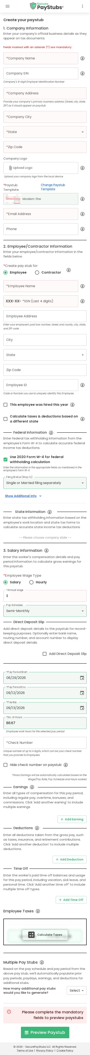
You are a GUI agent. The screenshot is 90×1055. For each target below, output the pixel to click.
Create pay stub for (20, 265)
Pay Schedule (14, 605)
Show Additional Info (21, 496)
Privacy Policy (44, 1050)
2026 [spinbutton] (22, 677)
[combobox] (77, 990)
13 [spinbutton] (13, 707)
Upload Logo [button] (22, 167)
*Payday (11, 702)
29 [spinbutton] (14, 677)
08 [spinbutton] (8, 677)
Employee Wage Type (22, 575)
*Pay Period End (16, 687)
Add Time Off (73, 900)
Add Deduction (71, 859)
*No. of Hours (14, 717)
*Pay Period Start (16, 672)
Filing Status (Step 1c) (19, 477)
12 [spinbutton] (13, 692)
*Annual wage (14, 590)
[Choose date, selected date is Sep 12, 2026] (82, 693)
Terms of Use (25, 1050)
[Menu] (7, 6)
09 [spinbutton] (8, 692)
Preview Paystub (48, 1032)
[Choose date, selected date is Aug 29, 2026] (82, 678)
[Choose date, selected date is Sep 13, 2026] (82, 708)
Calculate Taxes (49, 935)
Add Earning (74, 819)
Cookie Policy (65, 1050)
